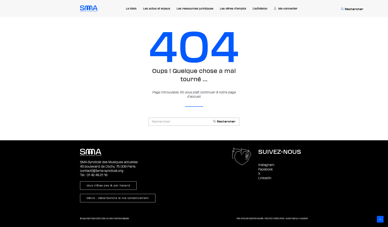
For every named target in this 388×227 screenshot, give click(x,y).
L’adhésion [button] (260, 8)
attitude (244, 218)
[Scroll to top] (380, 219)
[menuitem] (131, 8)
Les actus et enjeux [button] (156, 8)
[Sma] (89, 8)
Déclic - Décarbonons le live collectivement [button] (117, 198)
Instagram (266, 165)
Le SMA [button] (131, 8)
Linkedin (264, 178)
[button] (342, 8)
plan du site (107, 218)
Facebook (265, 169)
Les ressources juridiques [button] (195, 8)
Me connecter (287, 8)
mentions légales (121, 218)
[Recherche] (194, 122)
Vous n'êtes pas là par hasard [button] (108, 185)
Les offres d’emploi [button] (233, 8)
